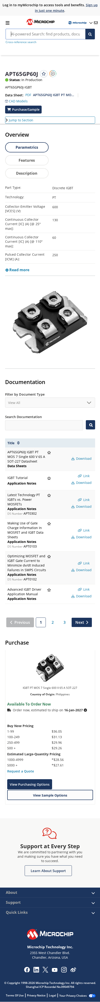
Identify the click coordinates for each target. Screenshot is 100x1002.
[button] (16, 100)
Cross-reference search (21, 42)
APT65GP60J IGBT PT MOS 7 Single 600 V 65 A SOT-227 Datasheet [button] (53, 95)
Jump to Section (21, 120)
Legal (52, 995)
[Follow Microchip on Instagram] (64, 971)
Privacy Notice (36, 995)
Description (26, 173)
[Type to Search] (90, 424)
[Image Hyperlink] (40, 24)
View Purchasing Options (30, 784)
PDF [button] (28, 95)
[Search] (90, 34)
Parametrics (27, 147)
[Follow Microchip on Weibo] (73, 970)
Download (83, 458)
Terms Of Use (15, 995)
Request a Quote (20, 771)
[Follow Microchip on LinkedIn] (36, 971)
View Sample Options (50, 795)
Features (27, 160)
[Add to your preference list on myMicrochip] (43, 73)
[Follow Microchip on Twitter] (45, 971)
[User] (80, 23)
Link (86, 476)
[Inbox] (96, 22)
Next (79, 622)
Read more (18, 269)
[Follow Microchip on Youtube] (54, 970)
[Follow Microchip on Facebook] (27, 971)
